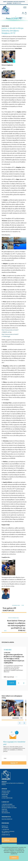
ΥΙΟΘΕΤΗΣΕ (4, 809)
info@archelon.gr (6, 834)
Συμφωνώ (14, 857)
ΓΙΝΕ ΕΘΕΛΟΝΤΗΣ (6, 812)
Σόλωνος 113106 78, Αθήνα (5, 826)
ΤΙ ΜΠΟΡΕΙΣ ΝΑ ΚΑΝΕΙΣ (7, 804)
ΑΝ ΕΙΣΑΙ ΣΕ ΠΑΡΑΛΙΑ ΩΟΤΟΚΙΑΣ (9, 807)
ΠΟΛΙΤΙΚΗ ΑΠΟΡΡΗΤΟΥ (7, 819)
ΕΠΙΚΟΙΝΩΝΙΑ (5, 823)
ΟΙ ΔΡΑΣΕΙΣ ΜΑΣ (5, 792)
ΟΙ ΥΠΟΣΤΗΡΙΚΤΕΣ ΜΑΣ (7, 798)
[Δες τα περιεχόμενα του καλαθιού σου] (25, 13)
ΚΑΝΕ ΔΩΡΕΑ (5, 811)
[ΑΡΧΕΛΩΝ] (5, 9)
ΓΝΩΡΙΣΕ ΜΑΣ (5, 794)
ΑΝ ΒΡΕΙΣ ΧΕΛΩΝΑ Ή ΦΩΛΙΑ (8, 806)
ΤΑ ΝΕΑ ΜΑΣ (4, 796)
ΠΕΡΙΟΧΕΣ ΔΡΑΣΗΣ (6, 791)
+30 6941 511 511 (8, 832)
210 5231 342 (5, 829)
